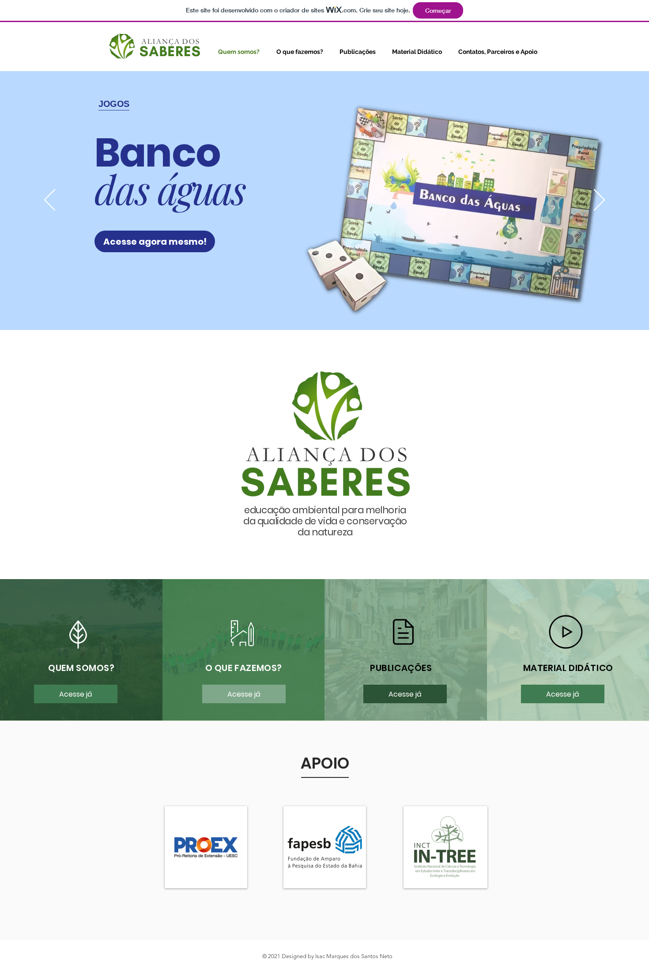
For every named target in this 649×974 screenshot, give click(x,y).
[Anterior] (49, 200)
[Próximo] (599, 200)
